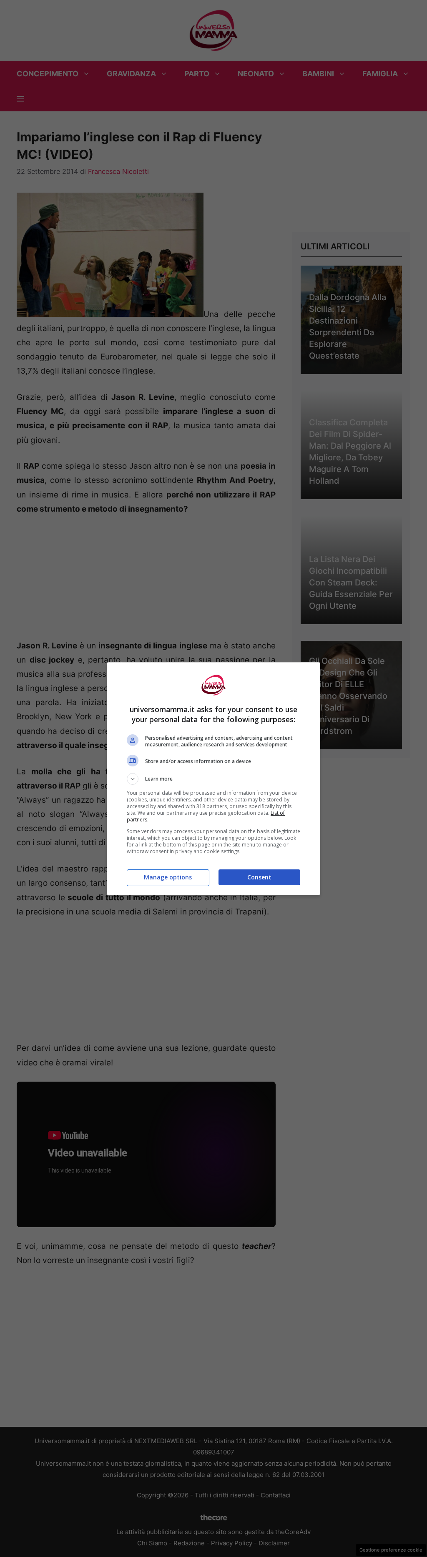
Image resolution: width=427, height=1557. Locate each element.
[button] (213, 779)
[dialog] (213, 778)
